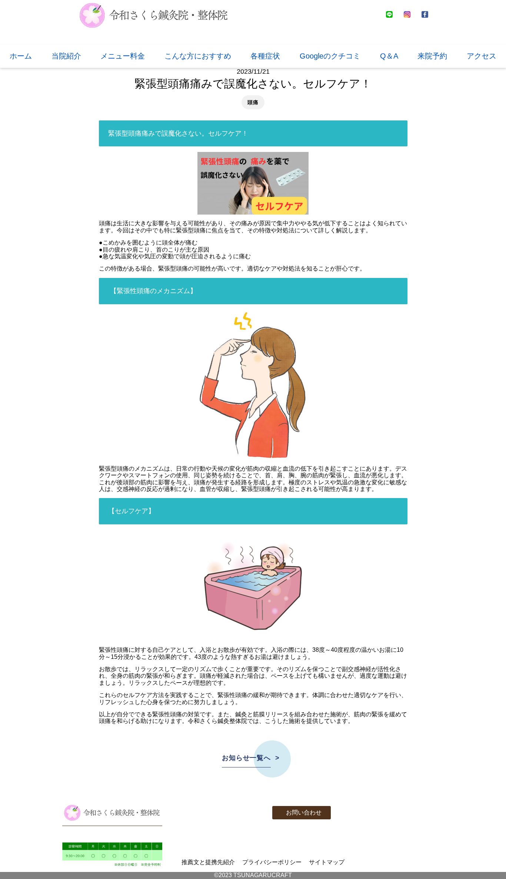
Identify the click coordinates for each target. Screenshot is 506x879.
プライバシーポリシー (272, 862)
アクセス (481, 56)
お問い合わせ (304, 812)
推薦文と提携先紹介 (208, 862)
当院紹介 (66, 56)
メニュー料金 (122, 56)
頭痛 (252, 102)
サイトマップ (326, 862)
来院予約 (432, 56)
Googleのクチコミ (330, 56)
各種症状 (265, 56)
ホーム (21, 56)
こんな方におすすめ (197, 56)
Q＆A (389, 56)
